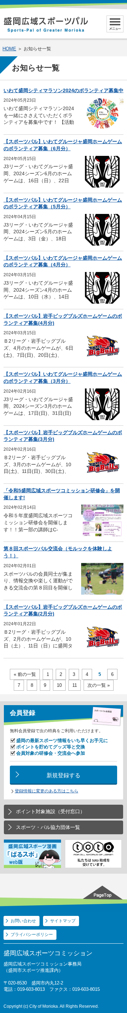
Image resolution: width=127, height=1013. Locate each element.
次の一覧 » (98, 685)
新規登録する (63, 775)
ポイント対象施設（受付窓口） (50, 811)
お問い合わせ (23, 920)
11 (74, 685)
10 (59, 685)
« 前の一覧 (25, 674)
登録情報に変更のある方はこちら (46, 791)
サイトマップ (62, 920)
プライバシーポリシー (32, 934)
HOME (9, 48)
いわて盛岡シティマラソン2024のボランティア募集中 (63, 90)
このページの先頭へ (104, 892)
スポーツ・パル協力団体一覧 (48, 827)
